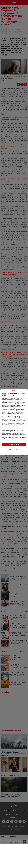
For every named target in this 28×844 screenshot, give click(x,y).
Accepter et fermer (14, 444)
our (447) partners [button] (9, 398)
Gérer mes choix (14, 450)
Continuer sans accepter (19, 391)
